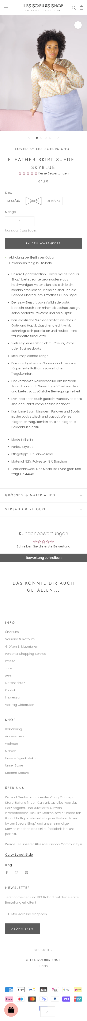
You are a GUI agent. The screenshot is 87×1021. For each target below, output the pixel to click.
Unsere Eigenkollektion (22, 758)
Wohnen (11, 743)
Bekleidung (13, 729)
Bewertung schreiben (43, 557)
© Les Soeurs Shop (43, 960)
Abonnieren (22, 929)
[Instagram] (16, 872)
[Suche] (74, 7)
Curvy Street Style (19, 854)
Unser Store (14, 765)
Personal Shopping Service (25, 653)
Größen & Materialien (21, 646)
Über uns (12, 632)
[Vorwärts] (58, 138)
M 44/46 (13, 201)
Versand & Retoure (25, 509)
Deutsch (41, 950)
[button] (28, 173)
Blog (8, 865)
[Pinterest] (26, 872)
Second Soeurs (17, 773)
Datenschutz (15, 683)
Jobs (8, 668)
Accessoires (14, 736)
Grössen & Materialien (30, 495)
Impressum (14, 697)
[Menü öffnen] (6, 7)
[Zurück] (29, 138)
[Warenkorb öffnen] (81, 7)
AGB (8, 675)
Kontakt (11, 690)
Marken (10, 751)
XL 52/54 (53, 201)
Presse (10, 661)
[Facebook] (6, 872)
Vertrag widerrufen (19, 704)
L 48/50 (33, 201)
